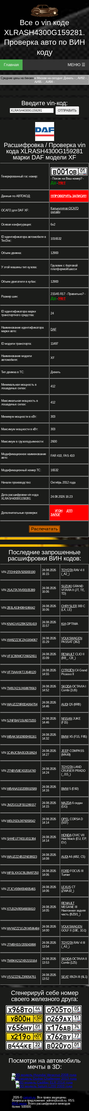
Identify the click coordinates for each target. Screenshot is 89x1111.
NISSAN (66, 718)
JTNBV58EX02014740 (21, 770)
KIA (63, 624)
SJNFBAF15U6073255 (21, 720)
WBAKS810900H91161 (22, 736)
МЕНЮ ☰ (76, 65)
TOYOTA (67, 570)
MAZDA (66, 803)
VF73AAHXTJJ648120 (21, 672)
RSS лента (19, 1103)
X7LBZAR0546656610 (21, 909)
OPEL (65, 819)
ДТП (69, 511)
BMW (65, 736)
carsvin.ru (29, 1097)
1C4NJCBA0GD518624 (22, 752)
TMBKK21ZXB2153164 (22, 960)
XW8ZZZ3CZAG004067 (22, 640)
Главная (11, 65)
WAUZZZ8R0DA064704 (22, 704)
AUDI (64, 704)
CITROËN (67, 670)
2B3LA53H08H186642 (21, 608)
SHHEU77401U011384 (21, 838)
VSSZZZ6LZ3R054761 (21, 977)
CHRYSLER (69, 606)
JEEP (65, 751)
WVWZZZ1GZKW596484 (23, 928)
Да (53, 182)
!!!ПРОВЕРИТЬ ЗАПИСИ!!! (68, 196)
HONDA (66, 835)
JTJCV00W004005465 (21, 889)
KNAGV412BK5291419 (22, 624)
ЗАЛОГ (55, 514)
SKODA (66, 686)
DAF (53, 329)
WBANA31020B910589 (22, 788)
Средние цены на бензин (17, 78)
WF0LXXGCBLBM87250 (23, 873)
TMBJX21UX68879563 (21, 688)
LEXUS (66, 887)
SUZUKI (66, 586)
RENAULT (68, 654)
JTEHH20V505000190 (21, 572)
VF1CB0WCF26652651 (22, 656)
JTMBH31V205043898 (21, 944)
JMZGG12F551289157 (21, 805)
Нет (62, 182)
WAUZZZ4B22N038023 (22, 856)
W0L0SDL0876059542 (21, 821)
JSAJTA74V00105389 (21, 590)
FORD (65, 871)
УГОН (58, 511)
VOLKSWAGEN (71, 638)
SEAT (65, 977)
